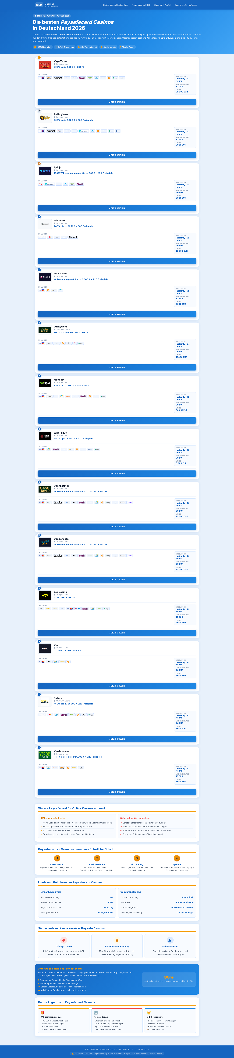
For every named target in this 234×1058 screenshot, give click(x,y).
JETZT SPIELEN (117, 102)
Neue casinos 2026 (141, 5)
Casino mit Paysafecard (186, 5)
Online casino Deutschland (115, 5)
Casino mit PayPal (162, 5)
